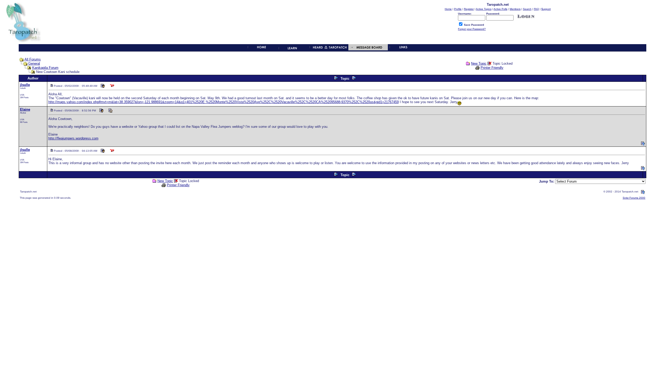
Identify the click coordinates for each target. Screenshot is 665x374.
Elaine (25, 109)
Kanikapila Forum (45, 68)
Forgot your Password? (472, 29)
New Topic (479, 63)
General (34, 63)
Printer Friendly (492, 68)
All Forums (32, 59)
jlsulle (25, 85)
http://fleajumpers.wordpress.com (73, 138)
